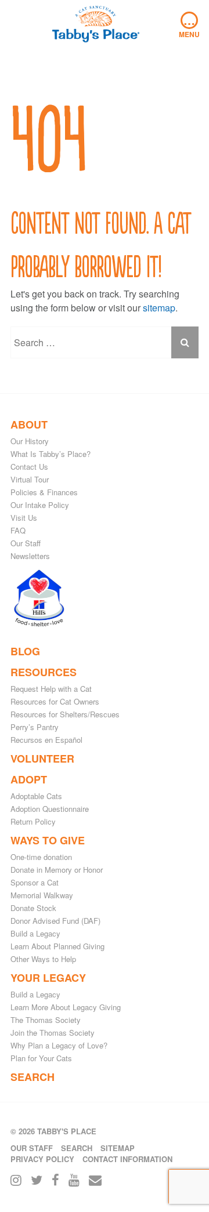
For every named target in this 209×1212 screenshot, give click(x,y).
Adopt (28, 779)
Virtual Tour (29, 479)
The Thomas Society (45, 1019)
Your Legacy (48, 977)
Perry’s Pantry (34, 726)
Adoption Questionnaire (49, 808)
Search (32, 1076)
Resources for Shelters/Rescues (65, 714)
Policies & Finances (44, 492)
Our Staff (25, 543)
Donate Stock (33, 907)
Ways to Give (47, 840)
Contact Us (29, 466)
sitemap (159, 307)
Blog (25, 651)
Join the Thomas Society (52, 1032)
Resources (43, 672)
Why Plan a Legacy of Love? (58, 1045)
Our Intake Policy (39, 504)
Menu (189, 25)
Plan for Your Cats (41, 1058)
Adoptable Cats (36, 795)
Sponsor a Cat (34, 882)
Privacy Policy (42, 1158)
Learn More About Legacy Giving (65, 1007)
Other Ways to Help (43, 958)
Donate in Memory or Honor (56, 869)
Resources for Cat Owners (54, 701)
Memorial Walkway (41, 895)
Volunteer (42, 758)
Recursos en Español (46, 739)
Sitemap (117, 1147)
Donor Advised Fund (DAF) (55, 920)
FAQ (18, 530)
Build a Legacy (35, 933)
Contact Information (127, 1158)
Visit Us (23, 517)
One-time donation (41, 856)
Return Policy (33, 821)
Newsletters (30, 555)
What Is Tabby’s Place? (50, 453)
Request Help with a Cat (51, 688)
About (29, 424)
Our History (29, 441)
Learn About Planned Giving (57, 946)
